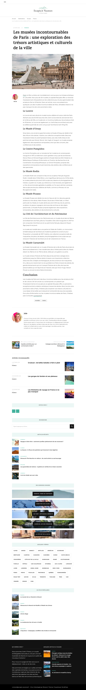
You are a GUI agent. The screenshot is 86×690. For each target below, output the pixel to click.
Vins (32, 581)
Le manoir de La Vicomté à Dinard (30, 597)
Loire (15, 568)
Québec (51, 572)
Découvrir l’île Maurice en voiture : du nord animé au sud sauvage (40, 458)
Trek (60, 577)
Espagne (22, 464)
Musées (37, 300)
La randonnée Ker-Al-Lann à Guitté (31, 622)
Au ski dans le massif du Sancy (61, 672)
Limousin (69, 563)
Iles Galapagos (36, 563)
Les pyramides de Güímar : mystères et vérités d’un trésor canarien (41, 467)
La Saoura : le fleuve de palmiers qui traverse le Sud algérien (39, 450)
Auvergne (60, 550)
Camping (27, 555)
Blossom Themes (48, 687)
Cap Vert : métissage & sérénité (43, 514)
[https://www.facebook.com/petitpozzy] (13, 411)
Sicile (34, 577)
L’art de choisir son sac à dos (29, 475)
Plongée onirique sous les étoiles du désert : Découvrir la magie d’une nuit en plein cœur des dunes (62, 656)
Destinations (55, 662)
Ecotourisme (65, 559)
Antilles (41, 550)
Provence (41, 572)
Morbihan (45, 568)
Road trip (17, 577)
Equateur (23, 628)
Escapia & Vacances (43, 10)
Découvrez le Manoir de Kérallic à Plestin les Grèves (36, 605)
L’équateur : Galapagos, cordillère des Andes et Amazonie (38, 630)
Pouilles (31, 572)
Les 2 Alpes (58, 563)
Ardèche (50, 550)
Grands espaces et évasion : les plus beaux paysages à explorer (61, 665)
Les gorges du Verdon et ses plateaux (42, 376)
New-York (56, 568)
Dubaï (55, 559)
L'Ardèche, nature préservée (43, 524)
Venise (24, 581)
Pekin (23, 572)
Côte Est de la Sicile (31, 559)
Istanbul (48, 563)
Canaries (36, 555)
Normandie (67, 568)
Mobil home (34, 568)
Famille (16, 563)
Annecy (31, 550)
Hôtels (25, 563)
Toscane (52, 577)
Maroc (54, 651)
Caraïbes (46, 555)
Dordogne (45, 559)
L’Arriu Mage (24, 614)
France (26, 27)
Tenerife (43, 577)
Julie (15, 101)
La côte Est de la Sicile (43, 534)
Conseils (22, 439)
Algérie (22, 447)
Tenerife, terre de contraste (43, 493)
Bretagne (17, 555)
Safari (26, 577)
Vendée (16, 581)
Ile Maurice (23, 456)
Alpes (15, 550)
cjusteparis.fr (37, 296)
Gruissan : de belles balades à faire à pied (44, 363)
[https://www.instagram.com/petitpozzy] (17, 411)
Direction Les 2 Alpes (43, 503)
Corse (55, 555)
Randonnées (61, 572)
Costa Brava (65, 555)
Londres (24, 568)
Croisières (17, 559)
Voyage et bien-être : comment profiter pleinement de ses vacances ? (41, 441)
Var (67, 577)
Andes (23, 550)
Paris (24, 95)
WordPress (64, 687)
